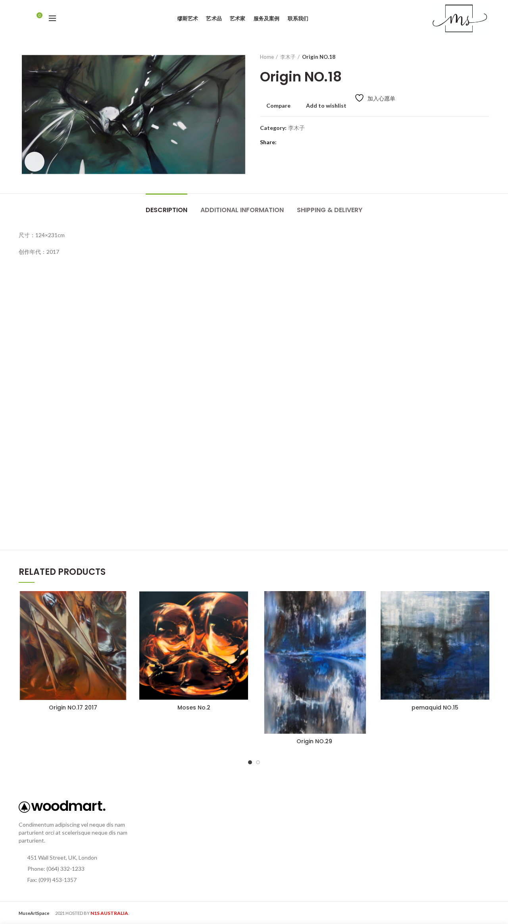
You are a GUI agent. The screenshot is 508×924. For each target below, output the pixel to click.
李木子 (288, 57)
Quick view (121, 640)
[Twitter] (295, 142)
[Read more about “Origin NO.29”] (363, 622)
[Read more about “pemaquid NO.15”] (483, 622)
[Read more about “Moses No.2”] (242, 622)
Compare (278, 105)
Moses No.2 (193, 707)
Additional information (242, 210)
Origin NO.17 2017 (73, 707)
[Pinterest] (305, 142)
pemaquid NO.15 (435, 707)
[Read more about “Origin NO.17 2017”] (121, 622)
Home (267, 57)
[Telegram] (324, 142)
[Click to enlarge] (34, 162)
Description (166, 210)
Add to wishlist (326, 105)
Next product (485, 57)
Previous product (469, 57)
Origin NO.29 (314, 741)
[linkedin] (314, 142)
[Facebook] (285, 142)
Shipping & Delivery (329, 210)
